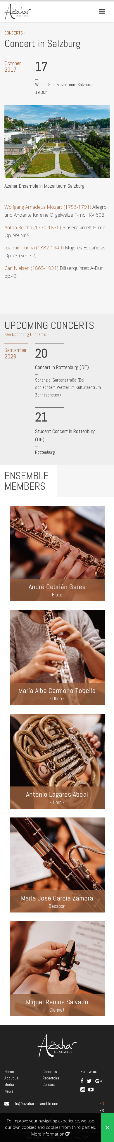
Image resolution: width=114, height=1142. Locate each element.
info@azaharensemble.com (35, 1103)
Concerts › (14, 33)
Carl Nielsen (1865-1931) (31, 268)
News (8, 1091)
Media (9, 1084)
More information (47, 1134)
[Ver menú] (102, 11)
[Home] (17, 11)
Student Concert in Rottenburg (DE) (65, 435)
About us (11, 1078)
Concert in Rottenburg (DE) (62, 367)
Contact (48, 1084)
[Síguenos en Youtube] (91, 1089)
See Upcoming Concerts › (26, 334)
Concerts (49, 1071)
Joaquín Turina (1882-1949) (34, 247)
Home (9, 1071)
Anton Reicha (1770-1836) (32, 227)
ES (101, 1111)
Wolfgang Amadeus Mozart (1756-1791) (47, 206)
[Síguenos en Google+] (98, 1081)
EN (101, 1103)
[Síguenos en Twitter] (90, 1081)
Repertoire (50, 1078)
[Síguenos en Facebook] (82, 1081)
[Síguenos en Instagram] (83, 1089)
